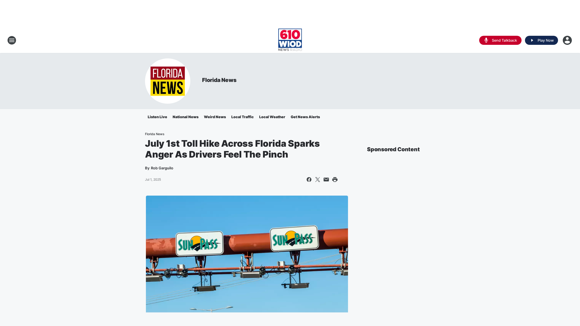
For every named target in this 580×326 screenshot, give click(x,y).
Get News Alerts (305, 117)
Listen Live (157, 117)
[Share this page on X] (317, 179)
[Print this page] (335, 179)
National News (185, 117)
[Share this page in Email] (326, 179)
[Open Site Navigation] (11, 40)
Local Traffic (242, 117)
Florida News (219, 80)
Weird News (215, 117)
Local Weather (272, 117)
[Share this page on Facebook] (309, 179)
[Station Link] (290, 40)
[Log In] (568, 40)
